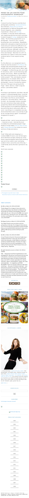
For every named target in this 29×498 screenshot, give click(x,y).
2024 (14, 424)
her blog (18, 31)
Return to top (15, 495)
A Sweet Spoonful (9, 127)
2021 (14, 431)
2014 (14, 457)
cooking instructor (15, 370)
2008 (14, 479)
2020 (14, 435)
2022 (14, 428)
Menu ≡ (26, 1)
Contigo (14, 37)
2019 (14, 438)
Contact (14, 494)
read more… (4, 382)
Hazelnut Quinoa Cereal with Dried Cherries (14, 194)
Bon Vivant (23, 125)
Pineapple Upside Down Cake (10, 192)
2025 (14, 420)
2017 (14, 446)
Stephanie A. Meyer (6, 494)
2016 (14, 449)
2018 (14, 442)
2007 (14, 482)
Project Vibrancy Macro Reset (14, 373)
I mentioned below (20, 24)
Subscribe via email (6, 495)
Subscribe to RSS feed (21, 494)
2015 (14, 453)
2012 (14, 464)
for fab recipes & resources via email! (8, 401)
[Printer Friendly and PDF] (14, 189)
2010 (14, 471)
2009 (14, 475)
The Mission (21, 64)
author (22, 370)
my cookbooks (18, 375)
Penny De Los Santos (16, 26)
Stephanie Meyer (12, 16)
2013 (14, 460)
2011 (14, 468)
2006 (14, 486)
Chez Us (17, 125)
